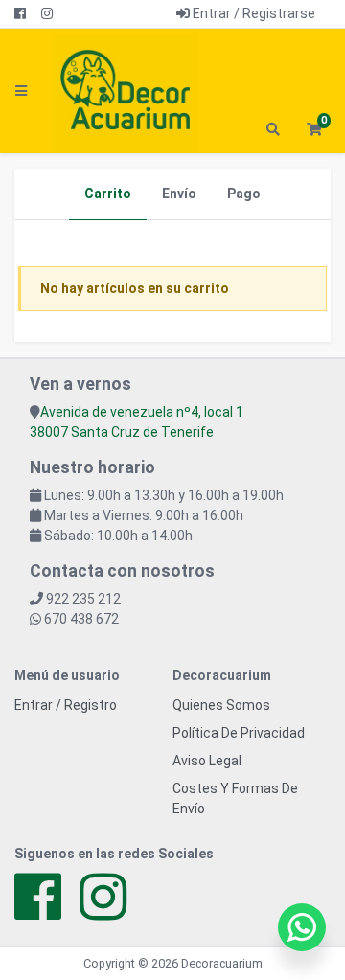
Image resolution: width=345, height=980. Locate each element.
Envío (179, 193)
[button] (314, 130)
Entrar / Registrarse (252, 13)
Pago (244, 193)
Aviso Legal (207, 760)
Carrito (107, 193)
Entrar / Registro (65, 705)
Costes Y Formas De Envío (235, 798)
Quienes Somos (221, 705)
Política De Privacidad (238, 733)
